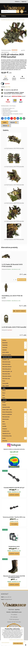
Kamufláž (4, 400)
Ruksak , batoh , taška (7, 409)
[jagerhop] (14, 607)
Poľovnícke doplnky (6, 354)
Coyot (3, 397)
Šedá (3, 395)
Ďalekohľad (4, 342)
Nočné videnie (5, 352)
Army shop (4, 440)
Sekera (3, 423)
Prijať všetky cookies (18, 643)
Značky (4, 438)
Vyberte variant (20, 311)
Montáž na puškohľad (7, 414)
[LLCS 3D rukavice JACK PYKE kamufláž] (14, 33)
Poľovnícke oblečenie (7, 357)
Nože (3, 421)
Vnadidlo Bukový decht (14, 546)
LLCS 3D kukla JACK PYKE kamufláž (14, 327)
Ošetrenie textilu (6, 407)
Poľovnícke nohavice (6, 366)
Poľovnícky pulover (6, 369)
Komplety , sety (5, 359)
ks (15, 279)
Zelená (3, 390)
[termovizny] (14, 467)
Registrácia (24, 1)
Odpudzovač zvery (6, 433)
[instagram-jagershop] (14, 446)
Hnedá (3, 402)
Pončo (3, 380)
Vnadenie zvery (5, 431)
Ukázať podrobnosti (5, 642)
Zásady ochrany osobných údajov (16, 639)
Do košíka (22, 279)
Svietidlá (4, 426)
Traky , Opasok (5, 385)
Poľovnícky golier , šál (7, 371)
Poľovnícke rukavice (6, 376)
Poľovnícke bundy (6, 361)
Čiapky (3, 388)
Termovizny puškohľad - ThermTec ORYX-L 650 (14, 517)
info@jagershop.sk (14, 454)
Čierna (3, 392)
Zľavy (5, 340)
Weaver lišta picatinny (7, 412)
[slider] (14, 50)
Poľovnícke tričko (6, 373)
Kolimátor (4, 349)
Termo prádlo (5, 383)
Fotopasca (4, 428)
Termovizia (4, 347)
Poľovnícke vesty (6, 378)
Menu (4, 16)
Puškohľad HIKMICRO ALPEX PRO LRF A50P (14, 487)
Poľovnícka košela (6, 364)
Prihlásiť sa (17, 1)
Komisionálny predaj (6, 435)
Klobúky (4, 404)
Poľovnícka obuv (6, 416)
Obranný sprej (5, 419)
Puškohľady (4, 345)
